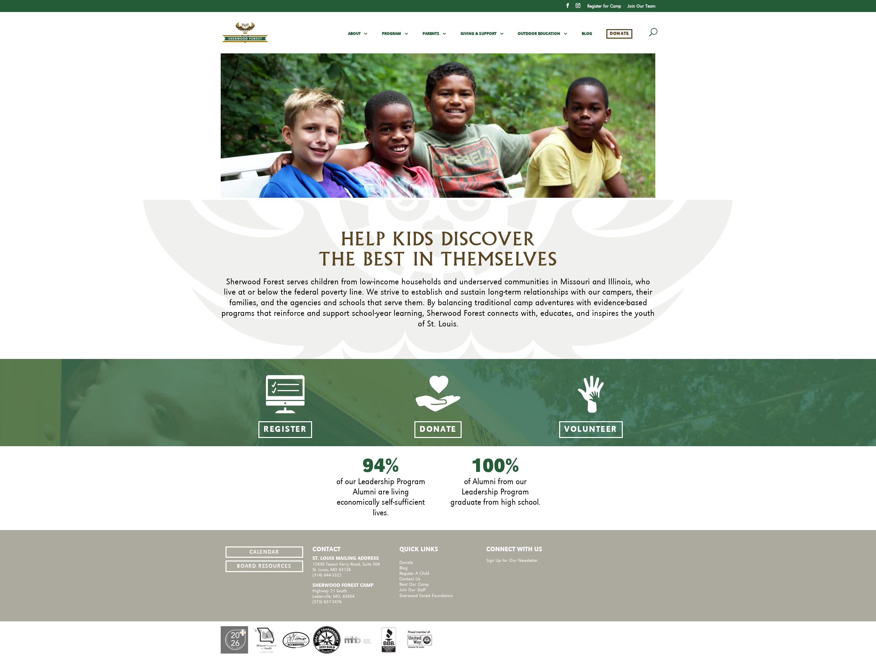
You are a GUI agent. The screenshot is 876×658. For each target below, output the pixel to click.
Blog (587, 34)
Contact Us (409, 579)
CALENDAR (264, 552)
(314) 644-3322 (327, 575)
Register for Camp (604, 6)
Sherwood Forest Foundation (426, 596)
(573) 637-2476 (327, 602)
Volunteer (590, 429)
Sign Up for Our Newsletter (512, 560)
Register (285, 429)
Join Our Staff (412, 590)
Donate (619, 33)
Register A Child (414, 573)
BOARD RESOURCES (264, 566)
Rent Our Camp (414, 584)
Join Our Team (641, 6)
